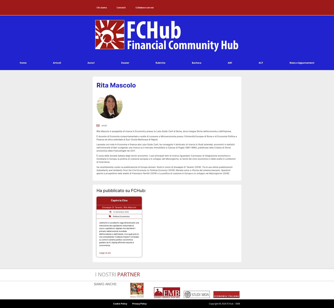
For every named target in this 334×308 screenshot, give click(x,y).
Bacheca (196, 62)
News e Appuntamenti (302, 62)
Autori (91, 62)
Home (23, 62)
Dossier (125, 62)
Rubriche (160, 62)
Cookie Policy (120, 303)
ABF (230, 62)
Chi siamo (102, 7)
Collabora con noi (145, 7)
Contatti (121, 7)
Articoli (57, 62)
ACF (261, 62)
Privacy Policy (139, 303)
